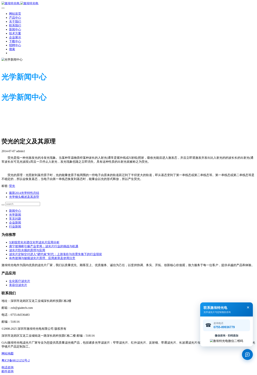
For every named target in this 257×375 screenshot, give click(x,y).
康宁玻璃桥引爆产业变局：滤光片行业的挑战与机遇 (43, 246)
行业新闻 (15, 226)
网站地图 (8, 353)
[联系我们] (247, 354)
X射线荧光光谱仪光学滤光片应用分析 (34, 242)
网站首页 (15, 13)
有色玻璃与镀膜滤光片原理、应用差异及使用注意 (42, 258)
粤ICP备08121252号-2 (16, 360)
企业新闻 (15, 222)
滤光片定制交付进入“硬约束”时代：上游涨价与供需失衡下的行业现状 (55, 254)
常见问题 (15, 218)
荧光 (12, 186)
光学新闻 (15, 214)
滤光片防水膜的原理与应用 (27, 250)
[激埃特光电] (128, 3)
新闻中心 (15, 210)
